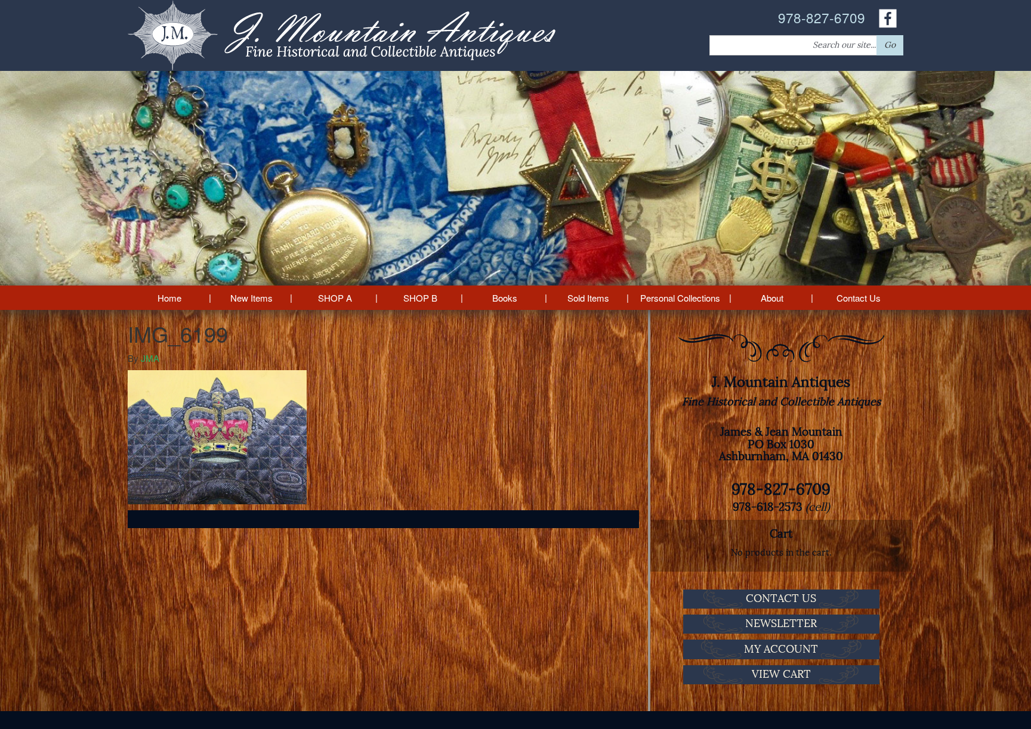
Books (504, 297)
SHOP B (420, 297)
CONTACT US (781, 598)
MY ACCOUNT (781, 649)
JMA (150, 358)
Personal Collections (680, 297)
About (772, 297)
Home (169, 297)
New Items (251, 297)
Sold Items (588, 297)
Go (890, 45)
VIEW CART (781, 674)
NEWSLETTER (781, 623)
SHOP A (335, 297)
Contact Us (858, 297)
